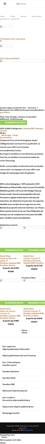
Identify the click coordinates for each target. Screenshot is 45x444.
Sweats (23, 16)
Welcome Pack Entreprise (14, 391)
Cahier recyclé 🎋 (31, 258)
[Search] (40, 3)
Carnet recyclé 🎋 (32, 311)
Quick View (5, 256)
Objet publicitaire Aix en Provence (19, 355)
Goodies (4, 263)
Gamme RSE (29, 128)
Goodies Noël (8, 378)
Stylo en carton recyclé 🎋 (7, 312)
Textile (12, 16)
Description (6, 137)
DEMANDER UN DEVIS (15, 122)
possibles (5, 112)
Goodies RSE (8, 384)
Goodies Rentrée (10, 371)
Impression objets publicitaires (18, 407)
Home (2, 16)
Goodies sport (9, 365)
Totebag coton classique (12, 39)
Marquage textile (11, 413)
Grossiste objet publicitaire (16, 400)
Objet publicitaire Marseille (16, 349)
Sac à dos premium (10, 58)
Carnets (36, 261)
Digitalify (29, 430)
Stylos (12, 265)
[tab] (22, 137)
